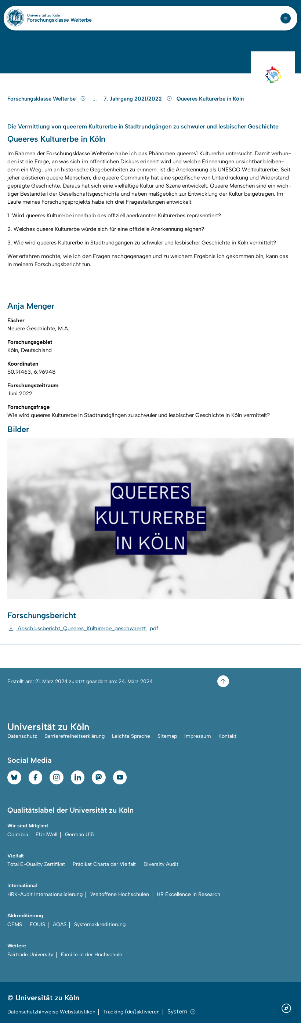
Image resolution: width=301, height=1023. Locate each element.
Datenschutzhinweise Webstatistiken (51, 1012)
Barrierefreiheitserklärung (74, 736)
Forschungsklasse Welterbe (59, 20)
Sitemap (167, 736)
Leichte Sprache (131, 736)
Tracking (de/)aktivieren (131, 1012)
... (95, 99)
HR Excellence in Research (188, 894)
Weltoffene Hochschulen (119, 894)
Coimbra (17, 834)
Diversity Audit (161, 864)
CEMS (14, 924)
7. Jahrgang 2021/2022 (133, 98)
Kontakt (227, 736)
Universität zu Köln (56, 15)
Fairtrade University (30, 954)
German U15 (79, 834)
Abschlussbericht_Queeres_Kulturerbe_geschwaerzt (87, 628)
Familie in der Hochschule (91, 954)
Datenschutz (22, 736)
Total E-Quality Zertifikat (36, 864)
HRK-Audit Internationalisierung (45, 894)
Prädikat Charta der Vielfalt (104, 864)
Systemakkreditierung (100, 924)
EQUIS (37, 924)
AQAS (59, 924)
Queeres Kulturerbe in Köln (210, 98)
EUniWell (46, 834)
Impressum (197, 736)
